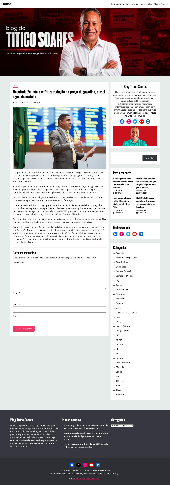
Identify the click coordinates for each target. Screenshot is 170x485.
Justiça (119, 321)
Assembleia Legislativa (126, 257)
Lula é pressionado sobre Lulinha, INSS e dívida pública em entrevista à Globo (122, 203)
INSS (118, 317)
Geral (15, 85)
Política (119, 358)
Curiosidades (122, 289)
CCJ (117, 280)
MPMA (119, 339)
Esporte (119, 303)
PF (117, 349)
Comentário (19, 262)
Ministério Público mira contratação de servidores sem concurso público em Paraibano (145, 203)
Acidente (120, 253)
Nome (16, 292)
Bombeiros (121, 266)
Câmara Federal (123, 271)
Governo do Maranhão (126, 312)
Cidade (119, 285)
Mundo (119, 344)
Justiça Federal (123, 330)
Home (6, 4)
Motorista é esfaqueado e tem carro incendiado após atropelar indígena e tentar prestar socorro (146, 183)
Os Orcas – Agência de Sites (86, 478)
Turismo (120, 394)
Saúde (119, 371)
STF (117, 376)
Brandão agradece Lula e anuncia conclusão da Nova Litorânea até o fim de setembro (123, 183)
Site (14, 316)
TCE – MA (120, 380)
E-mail (16, 304)
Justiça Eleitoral (123, 326)
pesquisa (149, 158)
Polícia (119, 353)
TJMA (118, 390)
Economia (120, 294)
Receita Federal (123, 362)
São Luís (120, 367)
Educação (120, 298)
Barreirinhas (122, 262)
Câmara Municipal (124, 275)
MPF (118, 335)
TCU (118, 385)
